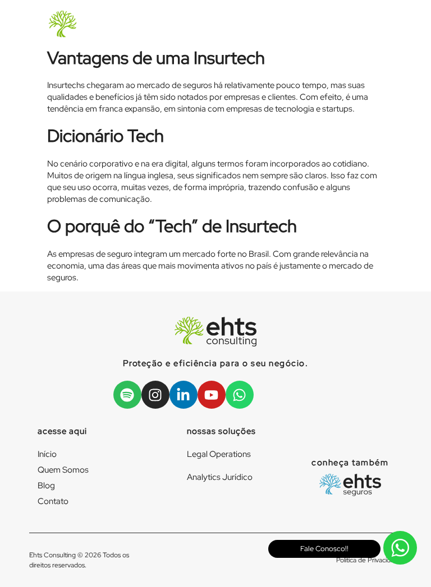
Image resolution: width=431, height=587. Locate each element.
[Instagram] (155, 395)
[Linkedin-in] (183, 395)
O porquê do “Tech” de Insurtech (172, 225)
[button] (352, 25)
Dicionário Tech (105, 135)
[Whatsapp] (240, 395)
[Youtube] (212, 395)
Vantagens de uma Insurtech (156, 57)
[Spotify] (127, 395)
